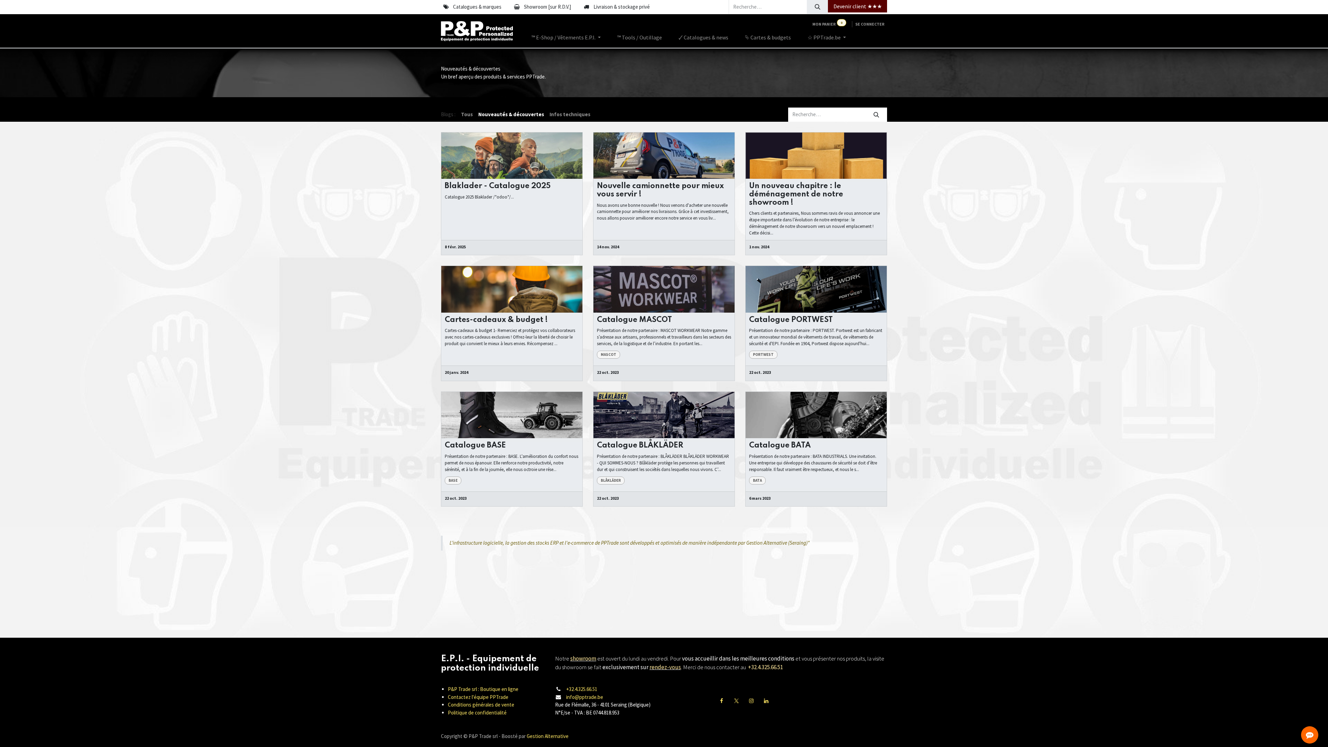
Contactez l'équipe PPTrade (478, 697)
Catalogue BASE (475, 445)
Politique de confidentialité (477, 712)
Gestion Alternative (548, 736)
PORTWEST (763, 354)
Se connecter (869, 24)
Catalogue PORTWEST (791, 320)
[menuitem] (566, 37)
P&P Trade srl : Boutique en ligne (483, 689)
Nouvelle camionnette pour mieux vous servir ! (660, 190)
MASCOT (608, 354)
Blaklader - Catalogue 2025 (498, 186)
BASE (453, 480)
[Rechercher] (817, 7)
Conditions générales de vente (481, 704)
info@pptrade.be (584, 697)
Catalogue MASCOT (634, 320)
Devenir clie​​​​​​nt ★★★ (857, 6)
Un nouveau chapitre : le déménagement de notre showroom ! (796, 194)
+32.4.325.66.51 (581, 689)
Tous (467, 114)
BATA (757, 480)
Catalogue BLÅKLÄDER (640, 445)
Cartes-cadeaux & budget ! (496, 320)
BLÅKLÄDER (611, 480)
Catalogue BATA (780, 445)
